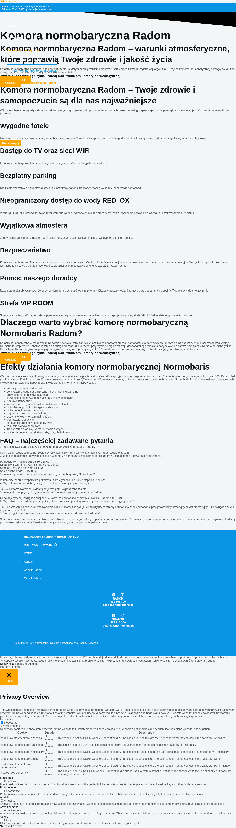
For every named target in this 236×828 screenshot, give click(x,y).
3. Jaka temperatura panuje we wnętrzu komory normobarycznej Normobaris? (47, 474)
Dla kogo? (13, 94)
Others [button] (4, 816)
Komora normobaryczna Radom (35, 82)
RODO (28, 553)
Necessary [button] (6, 719)
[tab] (118, 446)
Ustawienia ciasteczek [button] (13, 663)
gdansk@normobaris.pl (37, 9)
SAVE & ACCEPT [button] (11, 826)
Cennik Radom (33, 570)
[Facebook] (113, 595)
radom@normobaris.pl (118, 604)
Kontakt (12, 131)
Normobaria (14, 38)
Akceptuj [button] (33, 663)
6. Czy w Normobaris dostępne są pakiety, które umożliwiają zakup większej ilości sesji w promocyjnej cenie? (67, 501)
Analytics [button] (5, 797)
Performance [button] (8, 787)
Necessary (10, 722)
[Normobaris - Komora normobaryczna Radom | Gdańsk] (10, 15)
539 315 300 (18, 9)
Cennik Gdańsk (33, 578)
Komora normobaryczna (23, 50)
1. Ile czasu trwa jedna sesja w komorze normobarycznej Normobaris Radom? (47, 446)
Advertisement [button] (9, 806)
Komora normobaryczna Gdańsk (35, 70)
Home (11, 25)
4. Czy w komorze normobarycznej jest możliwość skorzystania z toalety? (44, 483)
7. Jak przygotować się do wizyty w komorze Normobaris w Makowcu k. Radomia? (50, 513)
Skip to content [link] (9, 1)
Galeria (11, 107)
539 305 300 (17, 6)
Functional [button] (6, 777)
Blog (10, 119)
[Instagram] (122, 595)
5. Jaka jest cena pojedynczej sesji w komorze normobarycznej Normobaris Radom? (51, 492)
